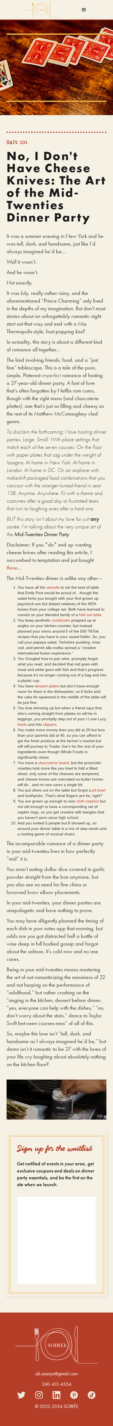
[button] (84, 10)
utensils (53, 587)
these (12, 567)
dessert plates (47, 686)
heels (22, 724)
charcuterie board (53, 763)
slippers (49, 724)
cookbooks (61, 620)
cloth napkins (87, 801)
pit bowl (98, 790)
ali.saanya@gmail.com (56, 1373)
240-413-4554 (56, 1384)
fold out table (90, 615)
